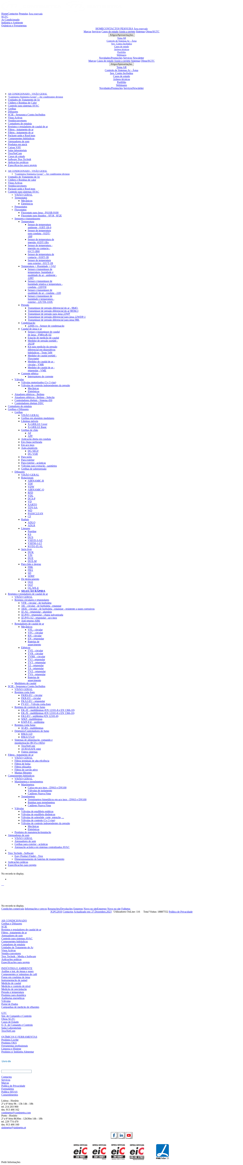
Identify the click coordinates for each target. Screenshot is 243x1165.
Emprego (78, 908)
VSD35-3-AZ (35, 540)
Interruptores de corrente (40, 376)
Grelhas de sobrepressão (33, 468)
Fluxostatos (20, 209)
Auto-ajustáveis (29, 448)
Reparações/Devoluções (60, 908)
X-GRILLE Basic (37, 427)
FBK (30, 567)
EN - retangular (36, 638)
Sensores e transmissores (27, 218)
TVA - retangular (36, 674)
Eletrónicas (33, 391)
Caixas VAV (14, 147)
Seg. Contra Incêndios (121, 43)
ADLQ (31, 522)
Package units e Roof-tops (21, 135)
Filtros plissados (23, 766)
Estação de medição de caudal (43, 337)
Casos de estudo (109, 31)
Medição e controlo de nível (15, 986)
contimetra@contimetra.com (16, 1112)
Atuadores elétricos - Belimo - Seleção (35, 397)
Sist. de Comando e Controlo (16, 1016)
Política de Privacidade (181, 911)
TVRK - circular (36, 656)
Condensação (28, 322)
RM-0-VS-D (28, 737)
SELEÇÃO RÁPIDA (33, 591)
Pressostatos (21, 206)
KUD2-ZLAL (35, 546)
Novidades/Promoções (110, 57)
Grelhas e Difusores (18, 409)
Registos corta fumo (25, 725)
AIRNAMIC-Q (36, 489)
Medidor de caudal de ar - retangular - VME (41, 369)
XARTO (32, 504)
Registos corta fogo (25, 692)
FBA (30, 570)
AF (29, 433)
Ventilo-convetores (11, 953)
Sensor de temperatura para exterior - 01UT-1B (40, 262)
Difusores (13, 111)
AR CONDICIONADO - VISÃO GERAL (27, 94)
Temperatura (27, 221)
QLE (30, 582)
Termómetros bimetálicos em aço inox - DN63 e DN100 (57, 799)
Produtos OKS (9, 1042)
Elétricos (25, 647)
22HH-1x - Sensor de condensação (46, 325)
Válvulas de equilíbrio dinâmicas (38, 814)
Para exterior (27, 459)
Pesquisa (23, 13)
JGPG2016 (56, 911)
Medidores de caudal (25, 683)
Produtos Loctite (10, 1039)
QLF (30, 585)
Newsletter (138, 57)
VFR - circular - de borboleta (36, 602)
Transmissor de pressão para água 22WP (49, 313)
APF (30, 436)
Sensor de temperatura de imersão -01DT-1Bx (41, 241)
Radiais (25, 519)
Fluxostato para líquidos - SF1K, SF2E (41, 215)
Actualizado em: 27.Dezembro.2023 (93, 911)
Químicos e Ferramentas (14, 25)
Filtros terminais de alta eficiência (32, 760)
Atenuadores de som (18, 141)
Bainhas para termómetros (41, 802)
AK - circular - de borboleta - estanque (41, 605)
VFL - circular (35, 629)
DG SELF (33, 451)
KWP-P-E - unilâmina (32, 722)
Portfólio (121, 52)
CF (29, 516)
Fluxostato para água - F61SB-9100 (40, 212)
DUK (31, 552)
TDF (30, 483)
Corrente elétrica (29, 373)
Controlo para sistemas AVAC (23, 105)
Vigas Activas (15, 117)
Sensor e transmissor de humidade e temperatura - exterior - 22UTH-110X (41, 299)
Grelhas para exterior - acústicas (31, 844)
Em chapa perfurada (31, 442)
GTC (4, 1013)
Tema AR (121, 38)
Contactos (13, 13)
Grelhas (12, 108)
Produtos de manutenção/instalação (33, 832)
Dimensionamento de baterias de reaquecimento (39, 859)
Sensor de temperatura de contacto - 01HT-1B (41, 256)
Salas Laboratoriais (11, 1027)
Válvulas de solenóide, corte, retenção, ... (42, 817)
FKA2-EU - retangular (33, 701)
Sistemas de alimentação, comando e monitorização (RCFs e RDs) (34, 741)
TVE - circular (35, 650)
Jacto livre (26, 549)
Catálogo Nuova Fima (39, 793)
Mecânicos (26, 200)
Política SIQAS (9, 1091)
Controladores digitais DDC (29, 403)
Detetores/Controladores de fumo (32, 731)
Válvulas (19, 379)
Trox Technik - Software (21, 853)
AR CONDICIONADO (14, 920)
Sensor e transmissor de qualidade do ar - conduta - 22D (44, 291)
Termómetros (28, 796)
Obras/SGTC (153, 31)
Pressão (25, 305)
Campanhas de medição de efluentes (20, 1007)
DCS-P (31, 498)
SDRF (31, 576)
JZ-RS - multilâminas (32, 728)
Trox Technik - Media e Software (18, 956)
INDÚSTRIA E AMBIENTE (16, 968)
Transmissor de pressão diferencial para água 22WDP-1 (57, 316)
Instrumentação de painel (14, 980)
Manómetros (27, 784)
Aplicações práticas (18, 162)
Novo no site (90, 908)
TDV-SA (33, 507)
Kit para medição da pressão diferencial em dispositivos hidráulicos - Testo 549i (42, 349)
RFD (30, 492)
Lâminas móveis (29, 421)
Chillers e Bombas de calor (22, 179)
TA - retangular (36, 668)
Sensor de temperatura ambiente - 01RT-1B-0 (39, 226)
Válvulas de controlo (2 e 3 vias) (38, 820)
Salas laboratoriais (17, 150)
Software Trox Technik (19, 159)
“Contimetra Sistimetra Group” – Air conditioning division (35, 97)
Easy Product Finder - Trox (29, 856)
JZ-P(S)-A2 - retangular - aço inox (39, 617)
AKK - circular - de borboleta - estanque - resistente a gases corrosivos (58, 608)
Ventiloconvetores (17, 120)
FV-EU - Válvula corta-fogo (36, 704)
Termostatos (21, 197)
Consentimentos (9, 1094)
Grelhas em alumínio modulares (37, 418)
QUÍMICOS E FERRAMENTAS (19, 1036)
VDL (30, 495)
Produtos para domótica (13, 995)
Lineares (25, 528)
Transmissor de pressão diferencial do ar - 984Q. (53, 308)
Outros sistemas (29, 751)
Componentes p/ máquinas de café (19, 974)
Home (4, 13)
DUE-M (32, 561)
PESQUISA (126, 28)
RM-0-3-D (26, 734)
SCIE (4, 926)
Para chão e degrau (31, 564)
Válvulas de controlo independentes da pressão (45, 385)
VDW (31, 486)
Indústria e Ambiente (12, 22)
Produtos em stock (17, 144)
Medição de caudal (11, 983)
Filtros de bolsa (22, 763)
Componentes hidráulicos (21, 138)
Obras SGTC (8, 1019)
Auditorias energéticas (12, 998)
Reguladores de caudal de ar (29, 623)
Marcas (87, 31)
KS (29, 534)
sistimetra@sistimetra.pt (13, 1127)
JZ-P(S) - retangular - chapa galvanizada (42, 614)
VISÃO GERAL (24, 194)
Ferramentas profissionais (14, 1045)
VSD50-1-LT (35, 543)
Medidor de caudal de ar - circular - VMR (41, 363)
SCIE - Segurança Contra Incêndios (26, 114)
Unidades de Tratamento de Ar (24, 99)
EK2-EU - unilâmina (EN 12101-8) (39, 716)
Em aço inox (27, 445)
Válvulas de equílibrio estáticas (37, 811)
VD (30, 501)
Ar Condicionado (10, 19)
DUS (30, 537)
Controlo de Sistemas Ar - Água (122, 41)
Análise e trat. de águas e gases (17, 971)
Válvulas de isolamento (40, 790)
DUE (30, 558)
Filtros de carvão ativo (26, 769)
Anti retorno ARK (30, 620)
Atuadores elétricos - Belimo (29, 394)
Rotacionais (27, 477)
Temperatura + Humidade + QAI (38, 266)
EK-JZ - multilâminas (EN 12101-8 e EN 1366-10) (48, 710)
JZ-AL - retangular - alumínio (36, 611)
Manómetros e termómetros (29, 781)
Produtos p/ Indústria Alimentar (17, 1051)
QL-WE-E (33, 588)
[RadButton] (114, 1135)
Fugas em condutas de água (15, 977)
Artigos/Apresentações (121, 35)
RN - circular (34, 635)
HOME (99, 28)
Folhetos (125, 908)
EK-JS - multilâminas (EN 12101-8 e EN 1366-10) (47, 713)
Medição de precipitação (14, 989)
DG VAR (33, 453)
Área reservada (35, 13)
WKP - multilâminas (31, 719)
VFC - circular (35, 632)
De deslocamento (30, 579)
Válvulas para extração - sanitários (39, 465)
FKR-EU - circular (31, 698)
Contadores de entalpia (20, 123)
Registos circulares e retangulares (32, 599)
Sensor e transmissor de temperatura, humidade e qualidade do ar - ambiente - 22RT (42, 274)
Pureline (32, 531)
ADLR (31, 525)
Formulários (7, 1088)
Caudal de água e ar (31, 328)
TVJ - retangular (36, 659)
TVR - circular (35, 653)
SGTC (4, 16)
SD (29, 573)
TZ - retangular (36, 665)
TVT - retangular (37, 662)
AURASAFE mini (31, 748)
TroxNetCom (15, 153)
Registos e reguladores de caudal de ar (28, 126)
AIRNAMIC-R (36, 480)
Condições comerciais (12, 908)
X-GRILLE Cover (37, 424)
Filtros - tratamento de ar (20, 129)
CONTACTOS (111, 28)
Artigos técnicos (121, 49)
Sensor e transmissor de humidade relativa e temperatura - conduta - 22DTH (45, 284)
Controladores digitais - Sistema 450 (33, 400)
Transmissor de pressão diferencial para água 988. (54, 319)
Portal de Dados (9, 1004)
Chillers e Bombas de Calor (22, 102)
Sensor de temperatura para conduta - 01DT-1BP (39, 233)
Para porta (26, 456)
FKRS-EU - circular (31, 695)
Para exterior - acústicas (33, 462)
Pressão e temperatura (12, 992)
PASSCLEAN (35, 513)
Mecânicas (33, 388)
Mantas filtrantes (23, 772)
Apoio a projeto (127, 31)
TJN (30, 555)
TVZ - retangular (37, 671)
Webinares (121, 55)
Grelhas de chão (29, 430)
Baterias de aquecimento (34, 643)
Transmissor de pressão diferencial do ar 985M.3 (53, 310)
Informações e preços (36, 908)
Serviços (96, 31)
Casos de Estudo (10, 1022)
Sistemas (140, 31)
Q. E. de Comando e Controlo (17, 1024)
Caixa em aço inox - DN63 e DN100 (47, 787)
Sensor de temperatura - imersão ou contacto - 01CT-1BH (40, 248)
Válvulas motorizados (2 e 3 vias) (38, 382)
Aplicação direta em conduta (36, 439)
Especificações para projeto (22, 165)
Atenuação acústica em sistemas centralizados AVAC (42, 847)
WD (30, 510)
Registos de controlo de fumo (30, 707)
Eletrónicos (27, 203)
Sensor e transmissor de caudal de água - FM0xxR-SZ (44, 333)
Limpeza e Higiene (11, 1048)
